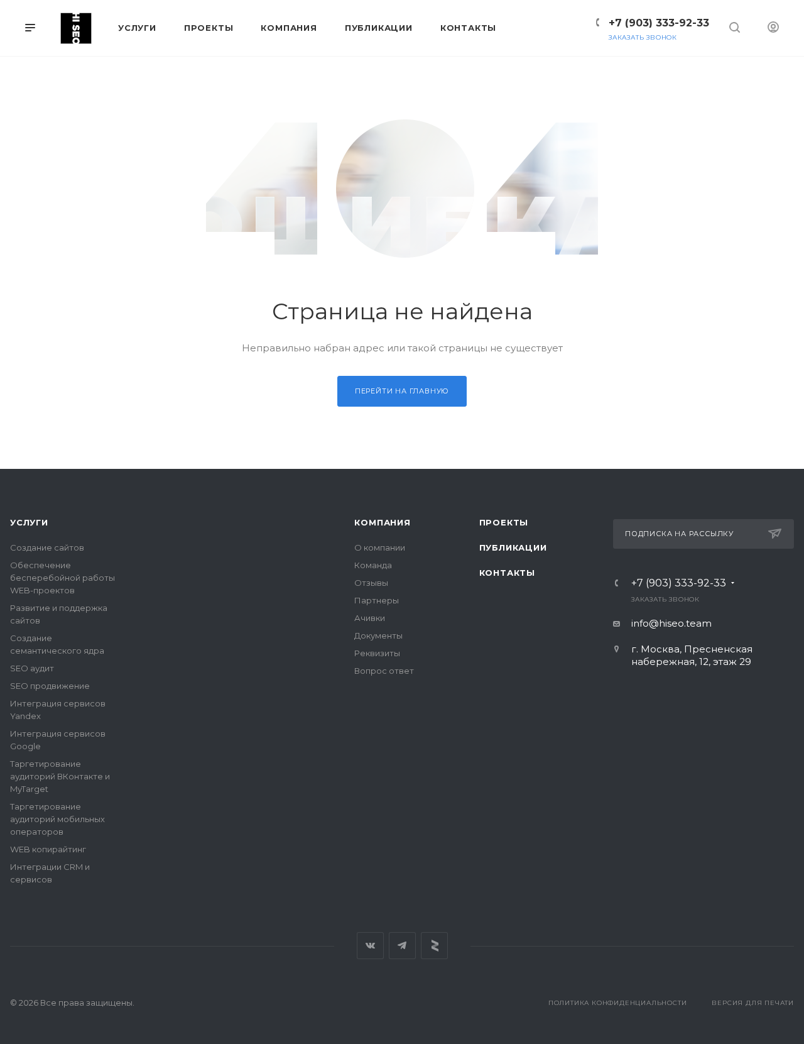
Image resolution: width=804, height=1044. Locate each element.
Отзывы (371, 583)
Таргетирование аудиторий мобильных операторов (57, 819)
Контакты (507, 573)
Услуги (29, 522)
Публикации (513, 547)
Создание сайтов (47, 547)
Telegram (402, 945)
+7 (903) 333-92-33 (659, 23)
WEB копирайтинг (48, 849)
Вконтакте (370, 945)
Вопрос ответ (384, 671)
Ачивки (369, 618)
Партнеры (376, 600)
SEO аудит (32, 668)
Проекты (504, 522)
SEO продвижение (50, 686)
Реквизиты (377, 653)
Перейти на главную (402, 391)
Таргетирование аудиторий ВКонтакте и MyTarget (60, 776)
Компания (382, 522)
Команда (373, 565)
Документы (378, 635)
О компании (379, 547)
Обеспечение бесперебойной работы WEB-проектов (62, 577)
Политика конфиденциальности (617, 1003)
